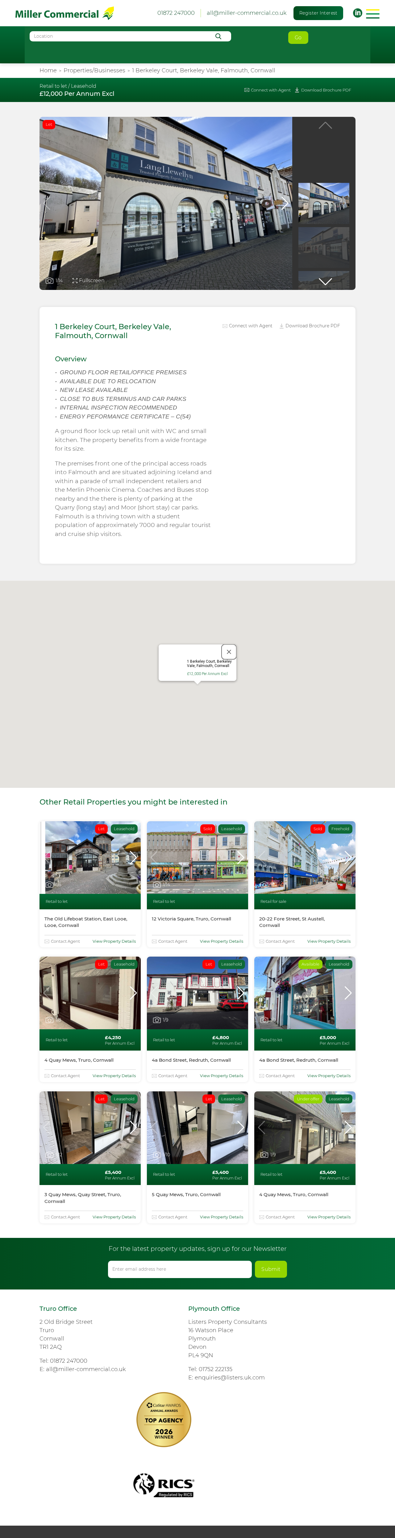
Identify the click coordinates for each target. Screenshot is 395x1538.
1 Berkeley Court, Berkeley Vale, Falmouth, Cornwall (203, 70)
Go (298, 37)
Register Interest (318, 13)
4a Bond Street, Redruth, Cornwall (191, 1060)
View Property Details (114, 941)
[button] (285, 203)
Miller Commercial (64, 13)
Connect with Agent (271, 89)
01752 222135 (215, 1369)
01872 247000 (68, 1360)
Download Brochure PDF (326, 89)
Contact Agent (65, 941)
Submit (271, 1269)
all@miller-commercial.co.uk (247, 13)
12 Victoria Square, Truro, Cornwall (191, 919)
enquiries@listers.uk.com (230, 1377)
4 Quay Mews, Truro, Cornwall (79, 1060)
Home (48, 70)
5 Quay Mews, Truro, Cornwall (186, 1194)
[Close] (229, 651)
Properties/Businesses (94, 70)
